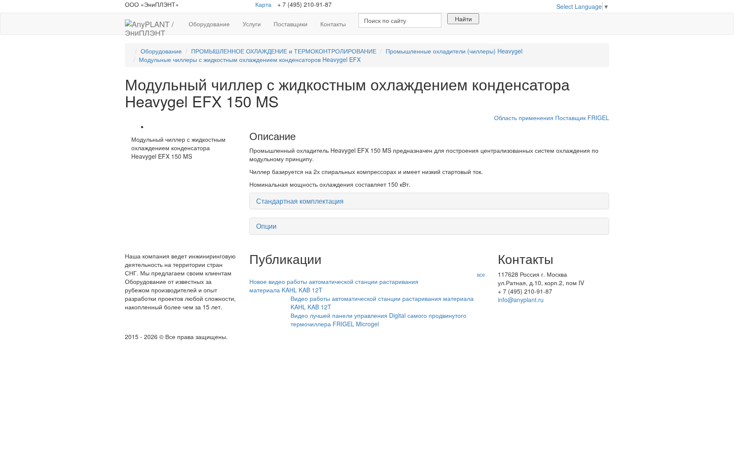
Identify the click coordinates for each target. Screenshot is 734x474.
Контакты (333, 24)
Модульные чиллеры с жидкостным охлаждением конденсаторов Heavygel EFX (250, 59)
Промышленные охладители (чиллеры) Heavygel (454, 51)
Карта (263, 4)
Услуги (252, 24)
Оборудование (209, 24)
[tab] (429, 201)
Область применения (523, 117)
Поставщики (291, 24)
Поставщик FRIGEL (582, 117)
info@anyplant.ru (521, 299)
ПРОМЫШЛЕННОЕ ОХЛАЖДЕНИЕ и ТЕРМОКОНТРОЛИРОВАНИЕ (283, 51)
